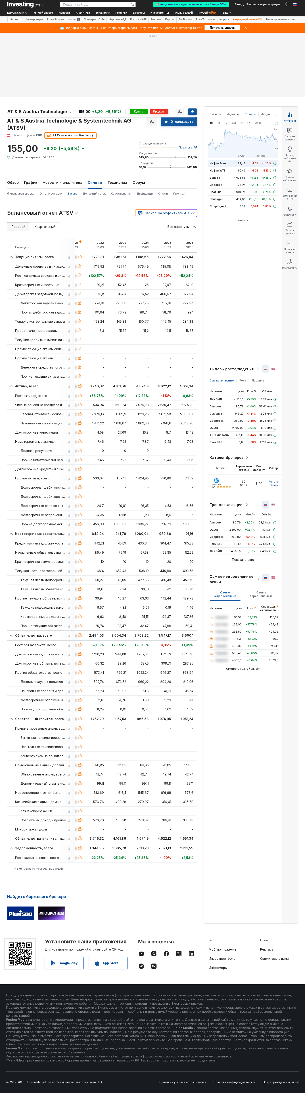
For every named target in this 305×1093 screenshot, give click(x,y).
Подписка (185, 147)
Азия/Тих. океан (205, 19)
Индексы (233, 114)
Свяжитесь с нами (274, 958)
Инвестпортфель (222, 958)
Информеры (218, 968)
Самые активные (222, 380)
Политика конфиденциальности (234, 1082)
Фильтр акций (184, 12)
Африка (224, 19)
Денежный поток (94, 193)
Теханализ (117, 182)
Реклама (266, 949)
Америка (155, 19)
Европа (170, 19)
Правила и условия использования (182, 1082)
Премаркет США (94, 19)
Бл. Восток (185, 19)
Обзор (13, 182)
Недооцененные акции (280, 19)
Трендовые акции (226, 504)
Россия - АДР (138, 19)
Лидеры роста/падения (232, 369)
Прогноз (178, 193)
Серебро (216, 184)
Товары (250, 114)
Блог (212, 940)
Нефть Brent (218, 163)
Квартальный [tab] (45, 227)
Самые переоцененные (261, 594)
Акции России (55, 19)
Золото (215, 177)
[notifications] (286, 4)
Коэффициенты (121, 193)
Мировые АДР (117, 19)
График (30, 182)
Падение (258, 380)
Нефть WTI (217, 170)
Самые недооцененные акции (231, 579)
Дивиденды (145, 193)
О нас (264, 940)
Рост (242, 380)
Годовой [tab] (18, 227)
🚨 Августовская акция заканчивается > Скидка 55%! (191, 4)
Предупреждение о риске (281, 1082)
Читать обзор (273, 483)
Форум (138, 182)
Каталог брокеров (226, 457)
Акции (14, 19)
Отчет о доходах (51, 193)
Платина (215, 192)
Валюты (215, 114)
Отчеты (163, 193)
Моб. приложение (222, 949)
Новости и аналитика (62, 182)
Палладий (216, 199)
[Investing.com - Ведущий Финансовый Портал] (24, 4)
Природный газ (220, 206)
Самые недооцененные (224, 594)
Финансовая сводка (20, 193)
